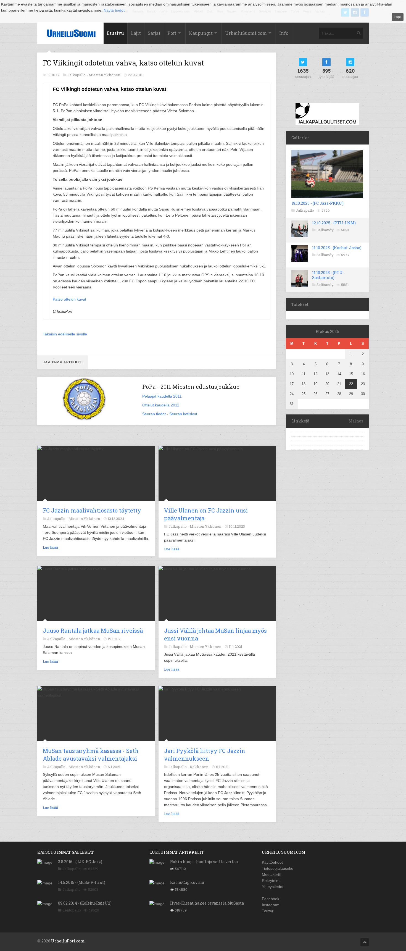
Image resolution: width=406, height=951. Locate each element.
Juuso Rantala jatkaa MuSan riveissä (93, 630)
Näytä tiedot (114, 10)
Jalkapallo (305, 210)
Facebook (270, 899)
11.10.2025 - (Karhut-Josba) (337, 247)
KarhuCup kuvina (187, 882)
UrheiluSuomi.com (246, 33)
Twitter (267, 911)
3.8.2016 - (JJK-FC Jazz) (80, 861)
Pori (171, 33)
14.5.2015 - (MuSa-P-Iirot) (81, 882)
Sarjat (154, 33)
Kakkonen (199, 766)
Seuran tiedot (154, 414)
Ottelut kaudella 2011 (160, 405)
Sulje (397, 17)
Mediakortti (271, 874)
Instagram (271, 905)
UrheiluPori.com (68, 941)
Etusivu (115, 33)
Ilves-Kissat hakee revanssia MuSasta (207, 903)
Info (283, 33)
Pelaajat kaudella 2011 (162, 396)
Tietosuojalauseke (277, 868)
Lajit (136, 33)
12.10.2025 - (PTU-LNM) (334, 222)
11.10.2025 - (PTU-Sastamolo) (328, 275)
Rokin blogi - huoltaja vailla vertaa (204, 861)
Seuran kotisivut (183, 414)
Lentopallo (71, 910)
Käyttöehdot (272, 862)
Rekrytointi (271, 880)
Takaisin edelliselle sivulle (65, 334)
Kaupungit (201, 33)
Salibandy (325, 229)
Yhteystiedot (272, 886)
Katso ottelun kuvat (69, 299)
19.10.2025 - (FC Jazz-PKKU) (317, 203)
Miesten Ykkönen (104, 74)
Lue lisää (50, 547)
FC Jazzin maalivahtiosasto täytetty (92, 510)
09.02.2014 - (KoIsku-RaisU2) (85, 903)
